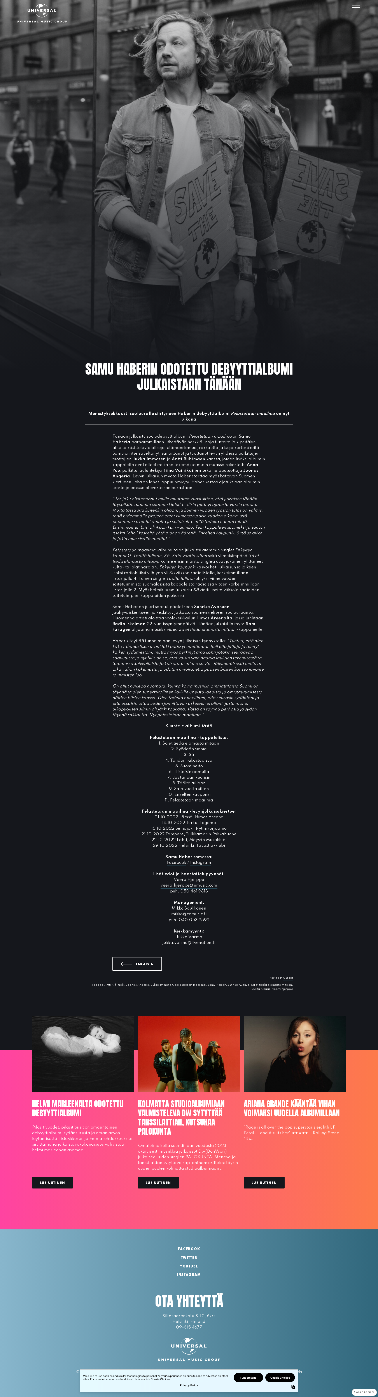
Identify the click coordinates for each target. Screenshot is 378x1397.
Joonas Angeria (137, 984)
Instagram (200, 863)
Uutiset (288, 977)
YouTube (189, 1266)
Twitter (189, 1258)
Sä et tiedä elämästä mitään (271, 984)
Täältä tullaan (260, 989)
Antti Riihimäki (114, 984)
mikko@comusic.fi (189, 914)
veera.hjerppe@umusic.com (189, 885)
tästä (207, 726)
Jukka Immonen (162, 984)
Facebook (176, 863)
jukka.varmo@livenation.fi (189, 943)
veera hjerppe (282, 989)
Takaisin (149, 964)
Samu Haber (217, 984)
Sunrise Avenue (238, 984)
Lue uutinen (52, 1183)
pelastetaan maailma (190, 984)
